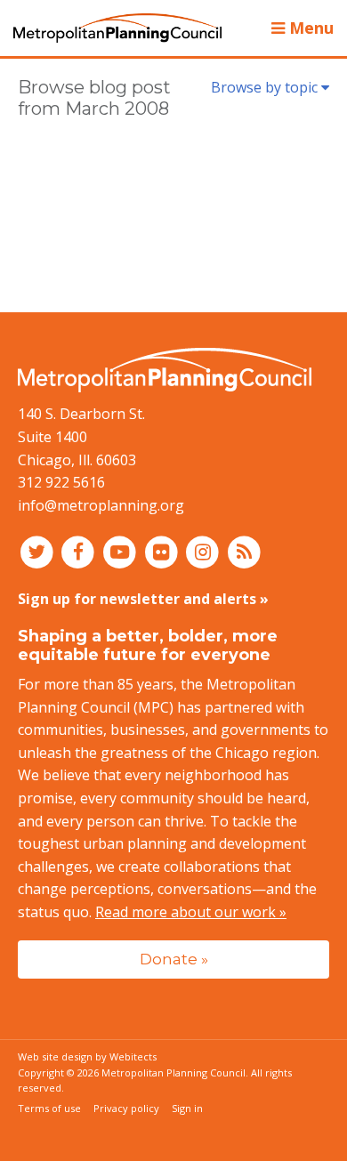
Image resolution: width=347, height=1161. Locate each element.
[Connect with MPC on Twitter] (39, 550)
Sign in (187, 1108)
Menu (309, 27)
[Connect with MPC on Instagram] (205, 550)
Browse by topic (266, 87)
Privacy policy (126, 1108)
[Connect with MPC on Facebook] (80, 550)
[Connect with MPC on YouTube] (121, 550)
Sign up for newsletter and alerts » (143, 599)
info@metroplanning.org (101, 505)
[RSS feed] (244, 550)
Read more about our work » (190, 912)
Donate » (174, 958)
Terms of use (49, 1108)
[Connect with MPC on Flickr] (163, 550)
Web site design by (87, 1056)
